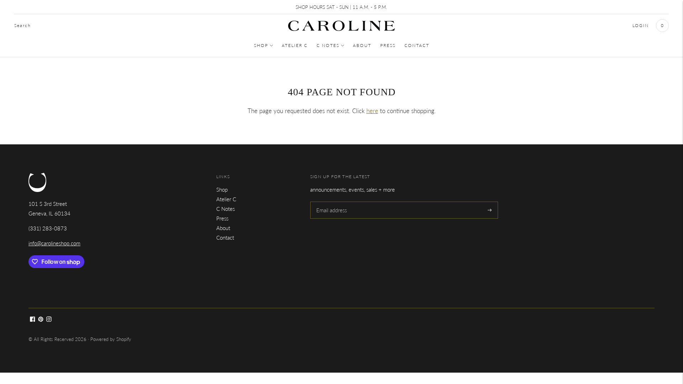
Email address (331, 202)
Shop (261, 45)
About (362, 45)
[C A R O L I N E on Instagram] (49, 319)
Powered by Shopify (110, 339)
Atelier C (295, 45)
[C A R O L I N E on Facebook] (32, 319)
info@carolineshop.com (54, 243)
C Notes (328, 45)
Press (388, 45)
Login (640, 25)
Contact (416, 45)
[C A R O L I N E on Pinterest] (40, 319)
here (372, 110)
